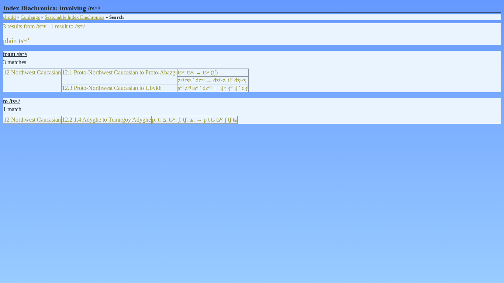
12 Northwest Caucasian (32, 72)
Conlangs (30, 17)
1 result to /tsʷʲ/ (68, 26)
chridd (9, 17)
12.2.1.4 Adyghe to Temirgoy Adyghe (106, 119)
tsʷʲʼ (24, 41)
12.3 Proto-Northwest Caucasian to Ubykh (112, 88)
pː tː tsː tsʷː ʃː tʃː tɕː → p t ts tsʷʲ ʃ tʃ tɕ (194, 119)
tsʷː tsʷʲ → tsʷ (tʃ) (198, 72)
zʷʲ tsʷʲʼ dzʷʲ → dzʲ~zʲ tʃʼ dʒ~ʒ (212, 80)
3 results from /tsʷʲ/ (24, 26)
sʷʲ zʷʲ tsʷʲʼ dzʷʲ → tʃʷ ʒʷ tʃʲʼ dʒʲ (213, 88)
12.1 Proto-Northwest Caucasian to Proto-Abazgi (119, 72)
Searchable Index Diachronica (74, 17)
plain (10, 41)
